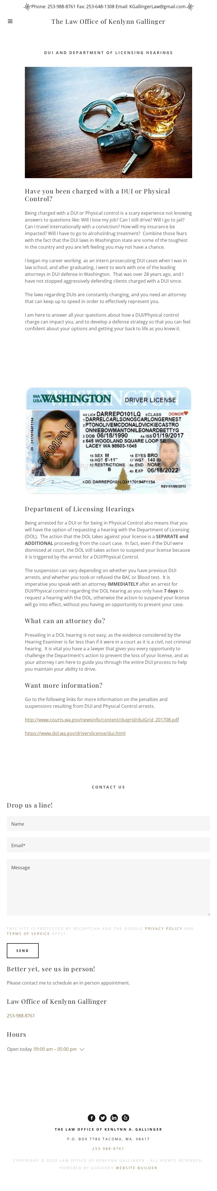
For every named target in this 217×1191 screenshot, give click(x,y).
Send (22, 950)
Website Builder (136, 1168)
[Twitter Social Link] (102, 1117)
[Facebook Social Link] (91, 1117)
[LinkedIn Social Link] (114, 1117)
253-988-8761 (21, 1016)
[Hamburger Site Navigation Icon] (11, 21)
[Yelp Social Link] (125, 1117)
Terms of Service (28, 933)
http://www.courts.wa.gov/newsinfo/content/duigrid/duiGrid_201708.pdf (102, 720)
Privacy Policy (164, 928)
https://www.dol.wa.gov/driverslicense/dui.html (75, 733)
